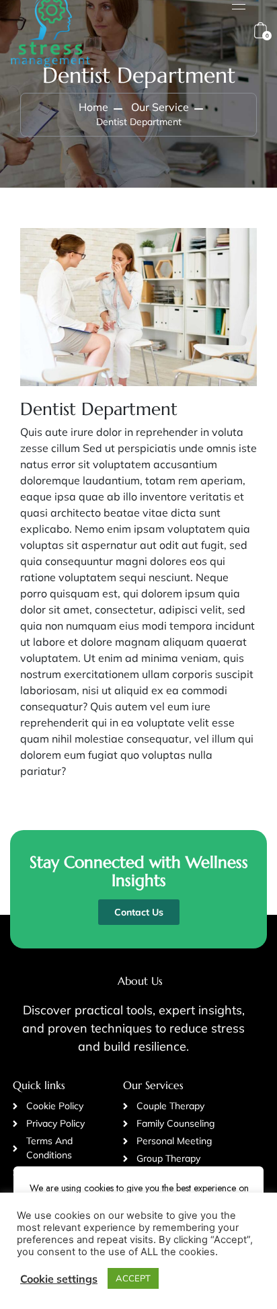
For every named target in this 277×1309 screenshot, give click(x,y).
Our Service (160, 107)
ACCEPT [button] (133, 1278)
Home (93, 107)
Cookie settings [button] (58, 1279)
